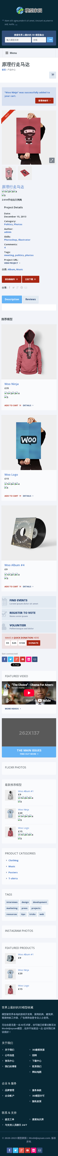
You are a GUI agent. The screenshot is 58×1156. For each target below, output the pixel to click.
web (42, 914)
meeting (9, 255)
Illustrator (24, 239)
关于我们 (9, 1049)
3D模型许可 (38, 1095)
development (40, 902)
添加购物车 (10, 279)
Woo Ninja (11, 384)
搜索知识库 (38, 1119)
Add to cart (11, 405)
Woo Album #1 (26, 791)
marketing (11, 908)
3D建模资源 (38, 1049)
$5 (7, 642)
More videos (12, 708)
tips (23, 914)
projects (36, 908)
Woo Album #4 (14, 565)
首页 (4, 69)
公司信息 (9, 1055)
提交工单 (9, 1119)
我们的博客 (11, 1066)
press (24, 908)
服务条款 (36, 1090)
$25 (14, 642)
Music (19, 269)
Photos (18, 224)
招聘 (34, 1055)
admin (7, 231)
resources (11, 914)
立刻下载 (29, 279)
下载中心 (36, 1060)
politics (19, 255)
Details (27, 405)
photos (29, 255)
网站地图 (36, 1071)
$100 (22, 642)
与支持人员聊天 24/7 (16, 1124)
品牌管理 (9, 1090)
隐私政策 (36, 1101)
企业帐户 (9, 1095)
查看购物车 (43, 100)
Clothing (13, 860)
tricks (32, 914)
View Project (11, 263)
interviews (11, 902)
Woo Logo (11, 474)
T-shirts (13, 878)
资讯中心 (9, 1060)
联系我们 (36, 1066)
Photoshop (10, 239)
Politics (8, 224)
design (25, 902)
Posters (13, 872)
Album (11, 269)
